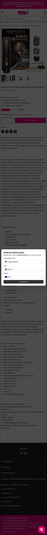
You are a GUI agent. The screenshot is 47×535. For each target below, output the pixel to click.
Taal (5, 266)
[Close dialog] (44, 251)
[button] (23, 262)
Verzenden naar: (9, 258)
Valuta (5, 273)
